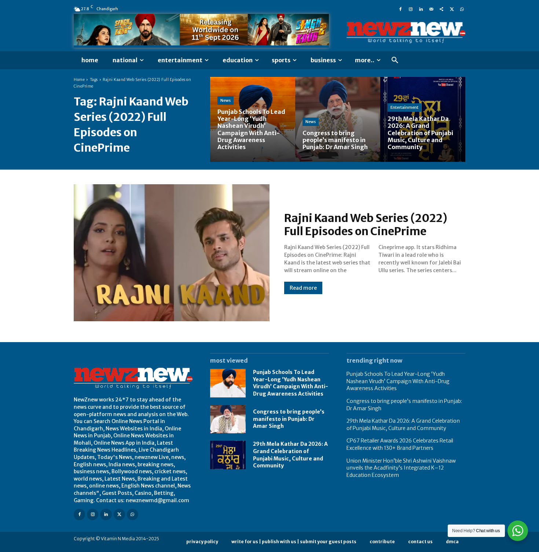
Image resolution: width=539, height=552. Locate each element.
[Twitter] (451, 8)
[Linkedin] (421, 8)
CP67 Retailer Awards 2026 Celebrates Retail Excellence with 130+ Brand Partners (399, 444)
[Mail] (431, 8)
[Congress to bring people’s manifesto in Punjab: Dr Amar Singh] (337, 119)
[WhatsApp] (462, 8)
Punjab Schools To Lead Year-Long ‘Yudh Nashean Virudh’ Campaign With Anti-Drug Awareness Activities (290, 383)
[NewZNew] (405, 33)
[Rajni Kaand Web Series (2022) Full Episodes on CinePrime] (172, 252)
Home (79, 79)
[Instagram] (410, 8)
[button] (395, 60)
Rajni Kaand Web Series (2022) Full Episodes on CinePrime (365, 224)
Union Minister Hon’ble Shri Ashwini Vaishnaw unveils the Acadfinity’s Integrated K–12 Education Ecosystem (401, 467)
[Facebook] (400, 8)
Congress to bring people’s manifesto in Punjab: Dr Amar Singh (288, 418)
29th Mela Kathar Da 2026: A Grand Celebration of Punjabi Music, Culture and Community (403, 424)
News (225, 100)
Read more (303, 288)
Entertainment (404, 107)
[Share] (441, 8)
